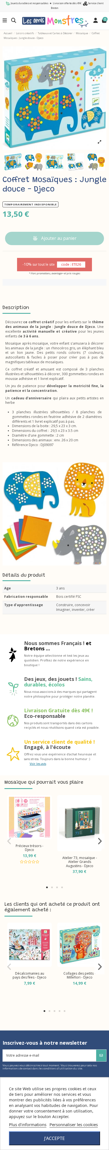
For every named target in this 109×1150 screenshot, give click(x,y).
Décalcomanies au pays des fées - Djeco (29, 975)
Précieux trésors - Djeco (29, 847)
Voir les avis (38, 763)
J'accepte (54, 1138)
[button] (47, 887)
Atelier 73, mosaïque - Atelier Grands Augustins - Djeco (79, 861)
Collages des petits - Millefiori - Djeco (79, 975)
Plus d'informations (27, 1124)
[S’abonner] (101, 1055)
